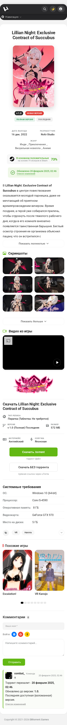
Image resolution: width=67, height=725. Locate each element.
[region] (33, 576)
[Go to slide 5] (35, 603)
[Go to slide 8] (45, 603)
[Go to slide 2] (25, 603)
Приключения (37, 144)
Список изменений (26, 174)
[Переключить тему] (53, 9)
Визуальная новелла (28, 148)
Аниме (47, 148)
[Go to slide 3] (28, 603)
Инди (23, 144)
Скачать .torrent (33, 452)
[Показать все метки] (61, 532)
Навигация (11, 16)
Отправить (14, 662)
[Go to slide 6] (38, 603)
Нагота (28, 532)
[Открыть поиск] (45, 9)
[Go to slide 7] (41, 603)
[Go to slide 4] (32, 603)
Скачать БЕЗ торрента (33, 467)
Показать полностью (32, 243)
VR (16, 532)
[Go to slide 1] (22, 603)
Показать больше (32, 321)
